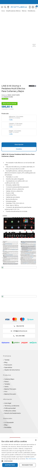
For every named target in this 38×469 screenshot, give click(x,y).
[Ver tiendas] (8, 7)
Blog (5, 362)
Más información (31, 459)
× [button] (35, 440)
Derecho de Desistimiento (12, 413)
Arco (5, 391)
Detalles (19, 149)
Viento (6, 386)
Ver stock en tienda (10, 103)
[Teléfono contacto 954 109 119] (30, 7)
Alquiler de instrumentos (12, 370)
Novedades (7, 427)
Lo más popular (9, 422)
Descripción (19, 144)
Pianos (6, 381)
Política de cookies (10, 411)
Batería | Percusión (10, 394)
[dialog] (19, 453)
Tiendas (6, 360)
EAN (3, 97)
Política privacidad (10, 408)
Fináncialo (5, 113)
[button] (19, 461)
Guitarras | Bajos (9, 379)
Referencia (4, 95)
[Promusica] (19, 7)
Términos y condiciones (11, 406)
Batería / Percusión (10, 389)
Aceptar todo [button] (10, 465)
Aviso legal (7, 403)
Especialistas (8, 367)
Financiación (8, 365)
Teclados (7, 384)
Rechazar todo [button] (27, 465)
